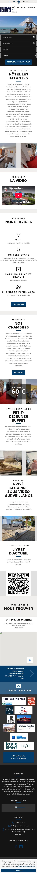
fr (24, 1)
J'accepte (18, 870)
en (27, 1)
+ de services (18, 304)
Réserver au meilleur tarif (18, 62)
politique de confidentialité (25, 866)
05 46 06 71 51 (10, 676)
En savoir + (18, 372)
